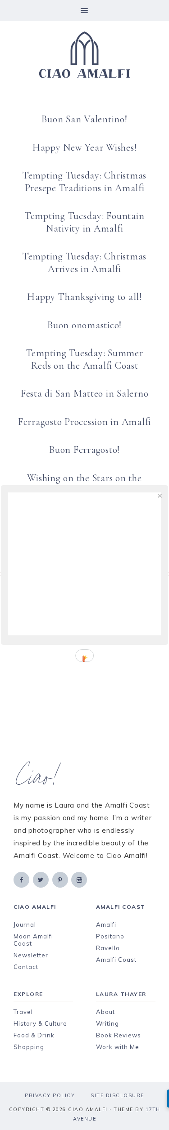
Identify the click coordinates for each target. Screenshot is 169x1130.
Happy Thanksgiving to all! (84, 297)
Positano (110, 936)
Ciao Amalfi (84, 55)
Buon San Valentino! (84, 119)
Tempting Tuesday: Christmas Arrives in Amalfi (84, 262)
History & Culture (40, 1023)
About (105, 1011)
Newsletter (31, 955)
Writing (107, 1023)
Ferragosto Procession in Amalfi (84, 422)
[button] (84, 10)
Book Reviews (118, 1035)
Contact (26, 966)
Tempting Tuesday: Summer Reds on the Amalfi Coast (84, 359)
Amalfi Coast (116, 959)
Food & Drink (34, 1035)
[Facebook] (22, 879)
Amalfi (106, 924)
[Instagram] (79, 879)
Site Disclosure (117, 1095)
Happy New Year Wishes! (84, 147)
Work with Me (117, 1046)
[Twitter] (41, 879)
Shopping (29, 1046)
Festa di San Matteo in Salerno (85, 393)
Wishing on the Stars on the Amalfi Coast (84, 484)
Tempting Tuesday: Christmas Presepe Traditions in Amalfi (84, 182)
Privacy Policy (50, 1095)
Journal (25, 924)
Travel (23, 1011)
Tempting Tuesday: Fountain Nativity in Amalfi (85, 222)
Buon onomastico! (84, 325)
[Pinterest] (60, 879)
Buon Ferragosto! (84, 450)
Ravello (108, 947)
